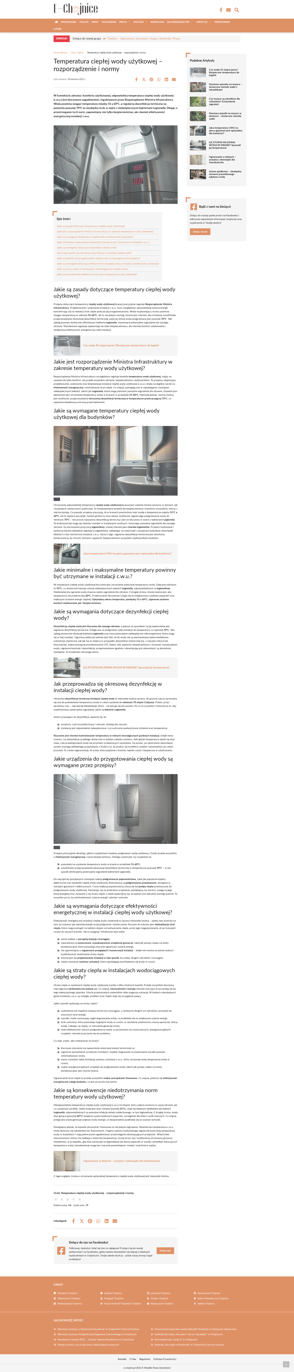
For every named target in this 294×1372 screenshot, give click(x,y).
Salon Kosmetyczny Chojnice (213, 1298)
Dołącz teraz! (200, 232)
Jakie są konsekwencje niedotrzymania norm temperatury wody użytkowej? (97, 274)
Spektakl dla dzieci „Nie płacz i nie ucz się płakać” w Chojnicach (189, 1334)
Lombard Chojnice (160, 1293)
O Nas (133, 1359)
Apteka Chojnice (113, 1293)
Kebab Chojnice (206, 1303)
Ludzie (58, 29)
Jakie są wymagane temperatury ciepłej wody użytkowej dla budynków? (95, 237)
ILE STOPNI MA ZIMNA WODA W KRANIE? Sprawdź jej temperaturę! (126, 667)
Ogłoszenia (109, 22)
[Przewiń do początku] (286, 1364)
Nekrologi (157, 22)
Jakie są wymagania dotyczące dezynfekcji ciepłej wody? (87, 247)
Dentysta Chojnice (67, 1293)
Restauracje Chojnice (162, 1303)
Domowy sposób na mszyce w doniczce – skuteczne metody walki (225, 116)
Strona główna (60, 53)
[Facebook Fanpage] (220, 10)
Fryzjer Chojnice (159, 1298)
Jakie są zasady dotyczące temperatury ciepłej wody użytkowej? (91, 226)
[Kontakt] (228, 10)
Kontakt (122, 1359)
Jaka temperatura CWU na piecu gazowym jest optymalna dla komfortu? (127, 553)
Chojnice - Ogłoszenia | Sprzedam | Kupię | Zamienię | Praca (143, 38)
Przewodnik (222, 22)
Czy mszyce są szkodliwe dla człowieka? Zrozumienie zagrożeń (224, 102)
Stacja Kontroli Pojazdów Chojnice (122, 1303)
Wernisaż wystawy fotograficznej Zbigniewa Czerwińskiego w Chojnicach (97, 1334)
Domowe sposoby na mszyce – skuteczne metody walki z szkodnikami (225, 87)
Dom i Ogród (77, 53)
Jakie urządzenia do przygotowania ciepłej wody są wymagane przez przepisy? (98, 258)
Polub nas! (165, 1250)
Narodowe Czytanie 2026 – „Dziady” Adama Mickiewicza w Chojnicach (96, 1339)
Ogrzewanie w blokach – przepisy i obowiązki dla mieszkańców (121, 1161)
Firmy (95, 22)
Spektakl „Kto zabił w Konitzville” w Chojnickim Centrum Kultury (189, 1345)
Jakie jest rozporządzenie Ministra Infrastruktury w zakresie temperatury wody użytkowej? (105, 231)
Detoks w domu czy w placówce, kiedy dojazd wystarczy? (88, 1345)
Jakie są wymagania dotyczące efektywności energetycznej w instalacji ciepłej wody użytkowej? (108, 263)
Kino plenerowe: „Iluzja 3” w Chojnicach (176, 1339)
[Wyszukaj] (236, 9)
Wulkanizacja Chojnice (69, 1303)
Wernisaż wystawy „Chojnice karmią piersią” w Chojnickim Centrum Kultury (98, 1329)
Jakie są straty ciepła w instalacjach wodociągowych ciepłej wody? (92, 269)
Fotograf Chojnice (113, 1298)
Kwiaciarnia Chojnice (209, 1293)
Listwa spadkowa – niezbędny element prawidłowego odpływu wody (225, 174)
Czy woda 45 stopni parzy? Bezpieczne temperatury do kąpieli (121, 345)
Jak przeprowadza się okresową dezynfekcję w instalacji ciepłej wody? (94, 253)
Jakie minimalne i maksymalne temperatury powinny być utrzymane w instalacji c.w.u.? (103, 242)
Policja (84, 22)
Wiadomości (68, 22)
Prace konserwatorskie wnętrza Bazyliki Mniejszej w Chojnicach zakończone (195, 1329)
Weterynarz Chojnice (68, 1298)
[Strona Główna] (56, 22)
